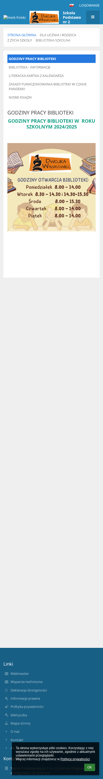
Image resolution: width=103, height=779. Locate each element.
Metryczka (19, 715)
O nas (15, 731)
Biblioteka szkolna (53, 40)
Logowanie (89, 5)
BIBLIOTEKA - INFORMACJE (29, 67)
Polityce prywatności (75, 759)
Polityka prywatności (27, 706)
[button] (72, 5)
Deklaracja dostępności (29, 690)
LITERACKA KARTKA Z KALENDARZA (36, 75)
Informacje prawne (25, 698)
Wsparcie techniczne (27, 681)
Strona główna (21, 35)
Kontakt (17, 739)
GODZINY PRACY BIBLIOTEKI (32, 58)
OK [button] (89, 767)
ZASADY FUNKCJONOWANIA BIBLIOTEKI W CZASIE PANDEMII (48, 86)
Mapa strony (21, 723)
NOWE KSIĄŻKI (20, 97)
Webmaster (20, 673)
